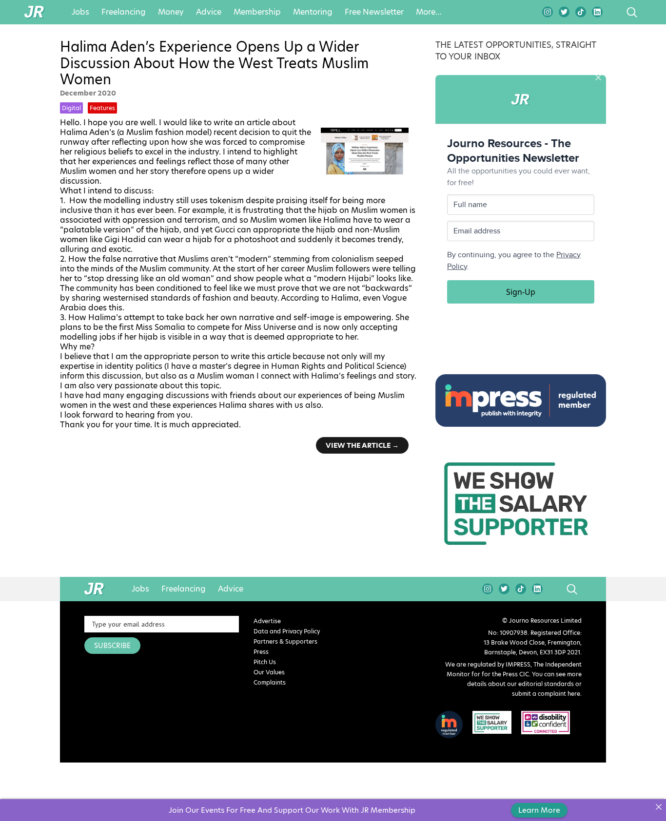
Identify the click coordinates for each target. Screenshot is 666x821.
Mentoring (313, 12)
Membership (257, 12)
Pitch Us (265, 662)
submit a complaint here (546, 693)
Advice (208, 12)
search (613, 12)
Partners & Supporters (285, 641)
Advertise (267, 621)
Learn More (539, 810)
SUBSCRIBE (112, 645)
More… (429, 12)
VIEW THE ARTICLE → (362, 445)
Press (261, 652)
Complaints (270, 682)
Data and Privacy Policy (287, 631)
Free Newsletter (374, 12)
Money (171, 12)
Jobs (80, 12)
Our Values (269, 672)
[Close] (658, 806)
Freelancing (123, 12)
